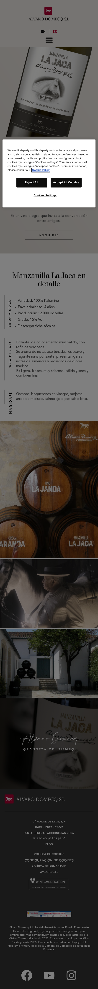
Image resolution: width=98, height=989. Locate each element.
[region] (49, 173)
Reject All (31, 182)
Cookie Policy (41, 170)
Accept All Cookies (66, 182)
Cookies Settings (45, 195)
